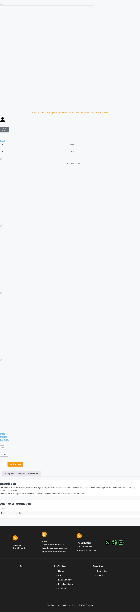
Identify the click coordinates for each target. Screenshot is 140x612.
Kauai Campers (45, 113)
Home (34, 113)
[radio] (2, 447)
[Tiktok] (114, 542)
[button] (84, 113)
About (38, 113)
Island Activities (84, 113)
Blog (92, 113)
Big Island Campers (56, 113)
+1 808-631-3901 (86, 546)
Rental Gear (67, 113)
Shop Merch (75, 113)
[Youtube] (120, 542)
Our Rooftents (103, 113)
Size (2, 451)
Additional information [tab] (28, 473)
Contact (96, 113)
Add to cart (15, 464)
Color (3, 443)
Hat (74, 163)
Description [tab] (9, 473)
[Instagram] (107, 542)
